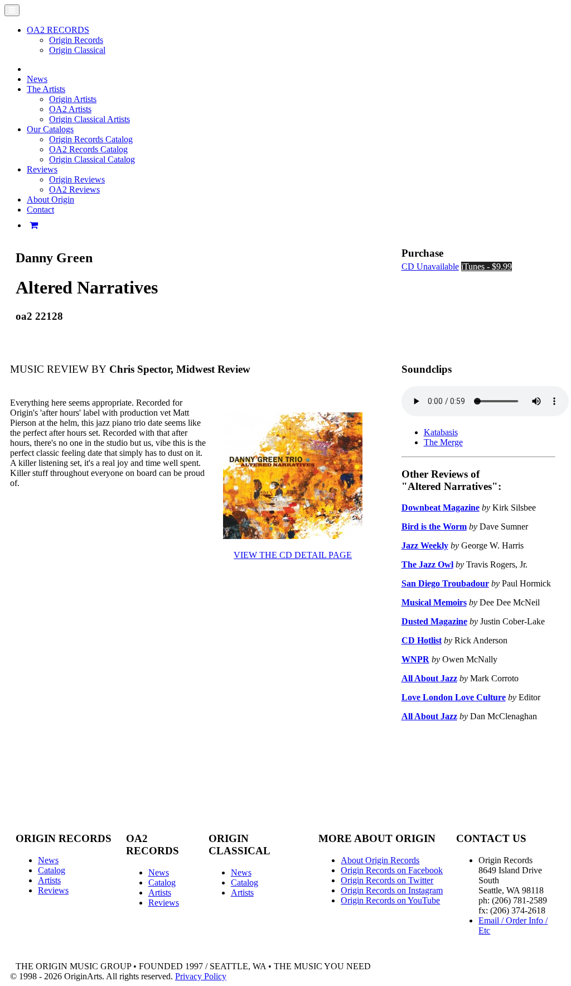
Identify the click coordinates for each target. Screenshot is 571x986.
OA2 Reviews (74, 189)
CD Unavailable (430, 266)
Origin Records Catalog (91, 139)
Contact (40, 209)
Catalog (51, 870)
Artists (49, 880)
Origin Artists (72, 99)
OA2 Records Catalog (88, 149)
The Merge (443, 442)
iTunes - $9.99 (486, 266)
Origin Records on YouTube (390, 900)
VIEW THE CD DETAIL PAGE (293, 555)
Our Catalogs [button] (50, 129)
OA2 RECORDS (58, 30)
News (37, 79)
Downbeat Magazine (440, 507)
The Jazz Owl (427, 564)
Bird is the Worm (434, 526)
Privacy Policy (200, 976)
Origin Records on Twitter (387, 880)
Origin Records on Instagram (392, 890)
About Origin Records (380, 860)
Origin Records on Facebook (392, 870)
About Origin (50, 199)
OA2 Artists (70, 109)
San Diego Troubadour (445, 583)
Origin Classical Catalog (92, 159)
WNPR (415, 659)
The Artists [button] (46, 89)
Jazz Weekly (424, 545)
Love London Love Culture (453, 697)
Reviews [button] (42, 169)
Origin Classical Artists (89, 119)
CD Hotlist (421, 640)
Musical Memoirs (434, 602)
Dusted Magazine (434, 621)
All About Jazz (429, 678)
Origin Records (76, 40)
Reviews (53, 890)
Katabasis (441, 432)
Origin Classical (77, 50)
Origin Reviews (77, 179)
